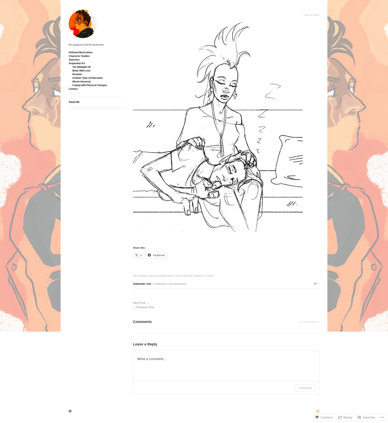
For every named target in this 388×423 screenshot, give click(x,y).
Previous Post (145, 307)
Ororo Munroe (184, 275)
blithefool (161, 283)
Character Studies (79, 56)
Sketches (74, 59)
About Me (74, 102)
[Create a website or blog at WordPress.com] (70, 411)
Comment (305, 388)
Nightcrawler (167, 275)
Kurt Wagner (141, 275)
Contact (73, 88)
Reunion (77, 74)
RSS (317, 411)
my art (154, 275)
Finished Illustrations (81, 52)
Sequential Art (77, 63)
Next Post (139, 302)
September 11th (142, 283)
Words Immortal (81, 81)
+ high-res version (311, 15)
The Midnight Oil (81, 67)
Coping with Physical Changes (89, 85)
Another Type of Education (87, 78)
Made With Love (81, 70)
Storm (211, 275)
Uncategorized (177, 283)
